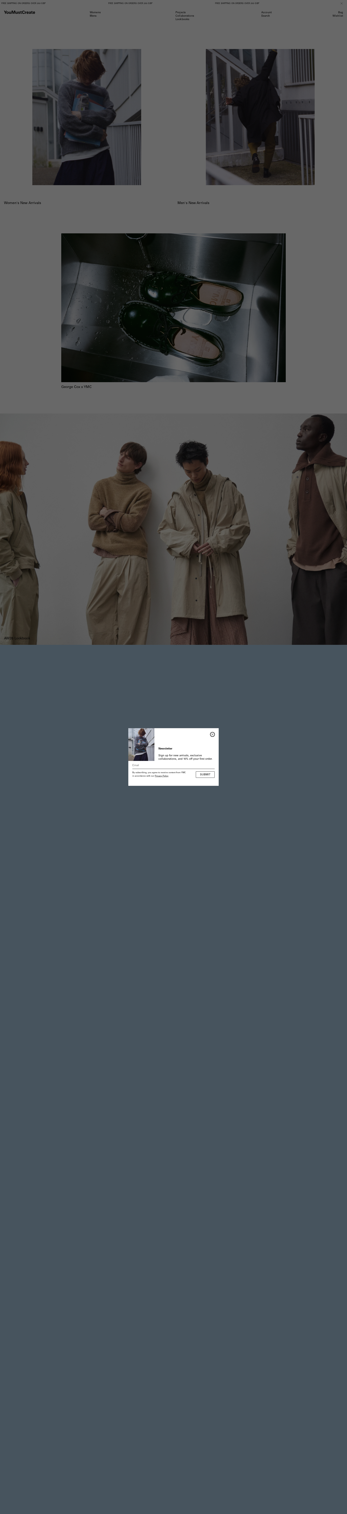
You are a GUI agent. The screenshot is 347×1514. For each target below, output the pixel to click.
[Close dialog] (212, 734)
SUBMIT (205, 775)
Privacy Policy (161, 776)
